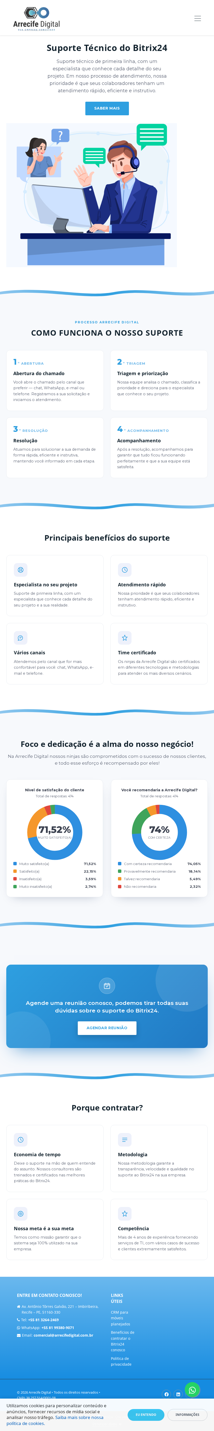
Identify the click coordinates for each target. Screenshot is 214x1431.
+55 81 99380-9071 (57, 1327)
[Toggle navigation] (197, 19)
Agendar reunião (107, 1028)
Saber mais (107, 108)
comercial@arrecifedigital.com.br (63, 1335)
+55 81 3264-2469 (43, 1319)
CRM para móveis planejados (120, 1318)
